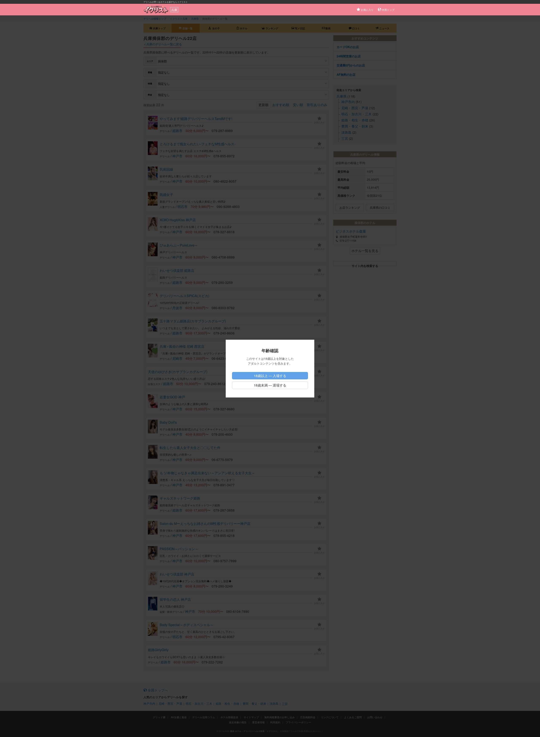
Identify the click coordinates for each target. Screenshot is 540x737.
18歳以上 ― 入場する (270, 375)
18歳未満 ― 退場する (270, 385)
